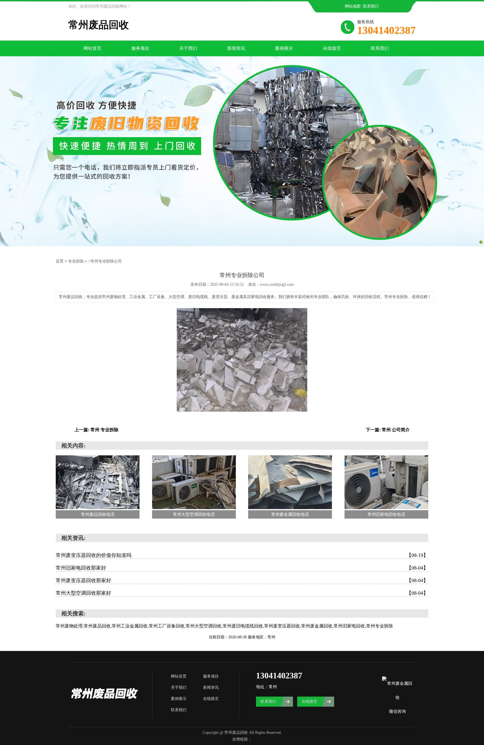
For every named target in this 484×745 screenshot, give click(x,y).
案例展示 (284, 48)
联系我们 (371, 6)
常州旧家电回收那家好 (242, 568)
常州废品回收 (98, 25)
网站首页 (92, 48)
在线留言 (332, 48)
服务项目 (140, 48)
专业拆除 (76, 261)
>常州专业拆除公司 (105, 261)
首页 (60, 261)
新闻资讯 (236, 48)
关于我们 (188, 48)
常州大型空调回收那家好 (242, 593)
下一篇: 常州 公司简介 (388, 429)
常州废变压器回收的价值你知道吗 (242, 555)
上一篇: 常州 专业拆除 (96, 429)
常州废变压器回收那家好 (242, 580)
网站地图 (352, 6)
